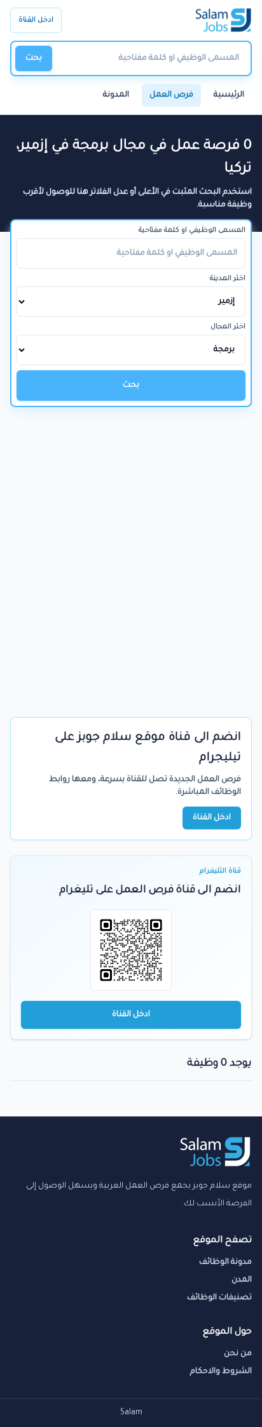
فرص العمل (171, 95)
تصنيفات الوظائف (219, 1298)
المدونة (116, 95)
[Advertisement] (131, 544)
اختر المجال (227, 327)
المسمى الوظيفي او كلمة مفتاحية (192, 230)
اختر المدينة (227, 279)
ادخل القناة (35, 20)
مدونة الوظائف (225, 1262)
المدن (241, 1280)
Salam (131, 1413)
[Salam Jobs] (223, 20)
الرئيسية (229, 95)
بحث (33, 58)
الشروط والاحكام (221, 1371)
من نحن (238, 1354)
